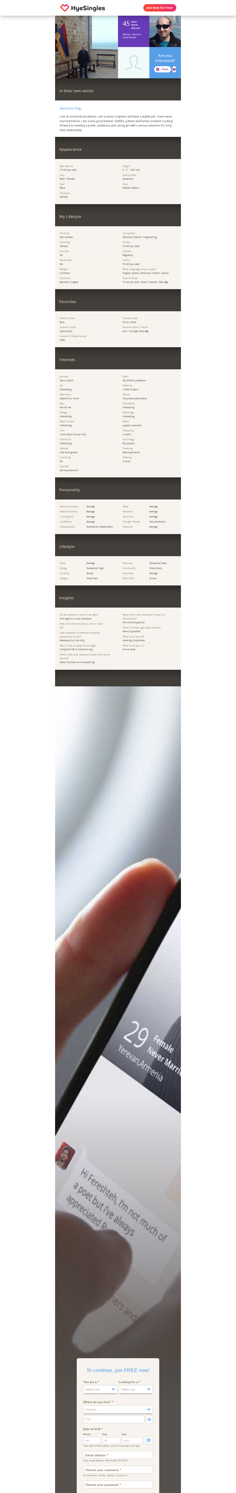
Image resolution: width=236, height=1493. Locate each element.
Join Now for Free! (160, 8)
